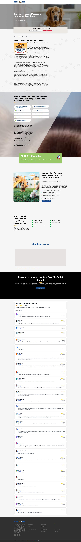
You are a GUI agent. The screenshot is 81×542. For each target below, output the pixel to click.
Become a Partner (43, 524)
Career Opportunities (44, 526)
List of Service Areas (57, 529)
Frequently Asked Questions (32, 529)
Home (15, 36)
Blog (28, 531)
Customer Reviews (30, 526)
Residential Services (30, 524)
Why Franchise (43, 522)
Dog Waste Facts (30, 527)
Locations (18, 36)
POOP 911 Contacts (44, 529)
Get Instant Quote (47, 30)
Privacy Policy (56, 531)
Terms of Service (35, 540)
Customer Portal (43, 531)
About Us (29, 522)
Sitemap (55, 527)
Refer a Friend (43, 527)
